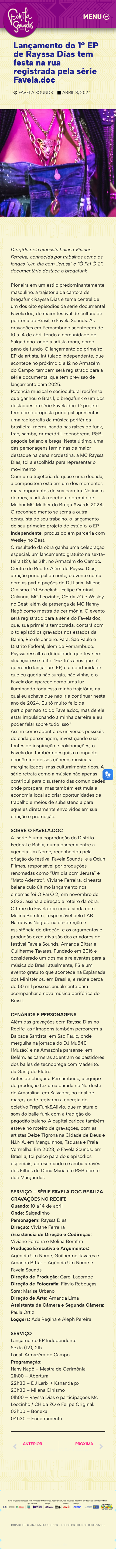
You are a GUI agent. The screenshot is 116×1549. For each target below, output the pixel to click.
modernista (58, 1544)
